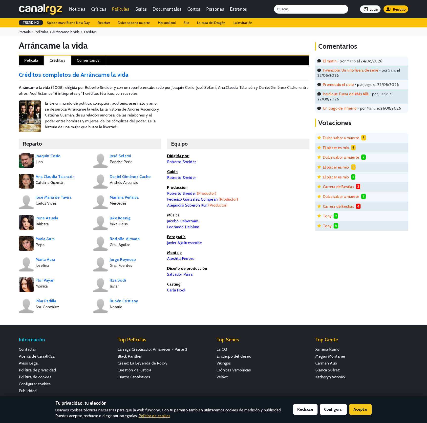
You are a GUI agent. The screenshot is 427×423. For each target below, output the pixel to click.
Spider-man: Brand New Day (68, 23)
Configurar (333, 409)
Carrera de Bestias (338, 186)
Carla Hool (176, 290)
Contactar (27, 349)
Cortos (193, 9)
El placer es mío (336, 147)
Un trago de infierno (340, 108)
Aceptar (360, 409)
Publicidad (28, 390)
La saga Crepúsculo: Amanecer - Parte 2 (153, 349)
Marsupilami (167, 23)
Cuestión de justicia (134, 370)
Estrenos (238, 9)
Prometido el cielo (338, 84)
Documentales (167, 9)
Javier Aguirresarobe (184, 242)
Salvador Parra (179, 274)
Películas (120, 9)
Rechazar (305, 409)
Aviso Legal (29, 363)
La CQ (221, 349)
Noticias (77, 9)
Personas (215, 9)
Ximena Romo (327, 349)
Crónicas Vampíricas (233, 370)
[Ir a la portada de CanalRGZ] (40, 9)
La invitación (243, 23)
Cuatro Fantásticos (134, 377)
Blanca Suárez (327, 370)
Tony (327, 216)
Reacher (104, 23)
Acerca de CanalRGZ (37, 356)
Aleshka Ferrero (180, 258)
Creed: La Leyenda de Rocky (142, 363)
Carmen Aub (326, 363)
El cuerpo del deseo (233, 356)
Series (141, 9)
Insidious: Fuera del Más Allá (346, 94)
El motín (330, 61)
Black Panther (130, 356)
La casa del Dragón (211, 23)
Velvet (222, 377)
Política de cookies (35, 377)
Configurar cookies (35, 384)
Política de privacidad (37, 370)
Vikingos (223, 363)
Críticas (98, 9)
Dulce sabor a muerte (134, 23)
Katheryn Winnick (330, 377)
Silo (186, 23)
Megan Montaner (330, 356)
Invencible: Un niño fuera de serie (350, 70)
